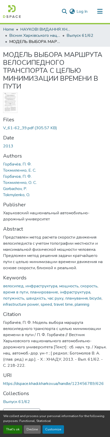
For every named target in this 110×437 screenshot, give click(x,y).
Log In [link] (81, 11)
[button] (12, 11)
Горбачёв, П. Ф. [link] (17, 164)
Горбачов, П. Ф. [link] (17, 176)
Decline (32, 429)
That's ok (12, 429)
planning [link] (82, 304)
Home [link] (8, 29)
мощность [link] (69, 286)
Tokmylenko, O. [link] (16, 195)
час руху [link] (55, 298)
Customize (53, 429)
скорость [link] (88, 286)
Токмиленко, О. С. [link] (20, 182)
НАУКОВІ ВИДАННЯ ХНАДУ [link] (45, 29)
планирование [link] (44, 292)
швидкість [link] (36, 298)
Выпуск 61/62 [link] (80, 35)
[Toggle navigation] (100, 11)
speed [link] (46, 304)
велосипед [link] (13, 286)
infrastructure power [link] (21, 304)
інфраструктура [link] (75, 292)
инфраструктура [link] (41, 286)
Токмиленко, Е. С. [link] (19, 170)
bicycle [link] (96, 298)
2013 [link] (8, 146)
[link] (55, 128)
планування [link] (76, 298)
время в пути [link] (15, 292)
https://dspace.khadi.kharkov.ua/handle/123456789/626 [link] (53, 383)
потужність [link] (13, 298)
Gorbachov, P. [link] (15, 189)
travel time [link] (63, 304)
